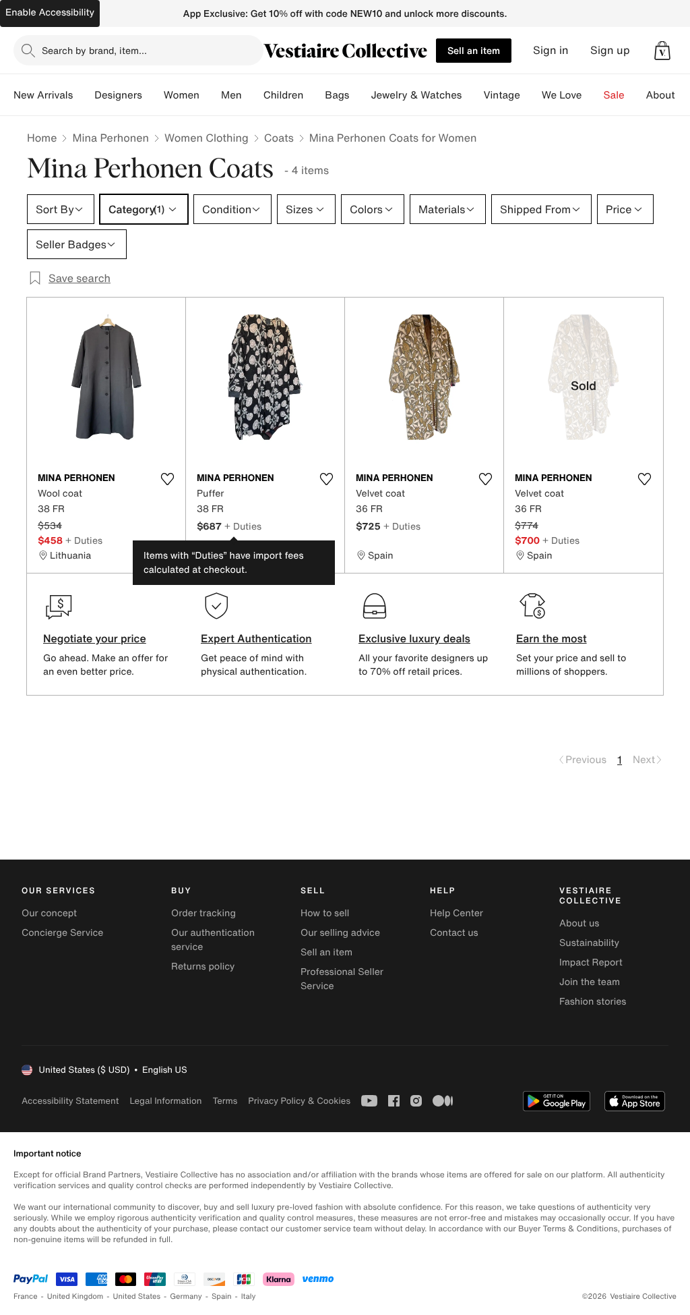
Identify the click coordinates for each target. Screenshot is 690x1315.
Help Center (456, 913)
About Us (668, 95)
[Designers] (153, 95)
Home (42, 138)
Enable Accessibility (49, 12)
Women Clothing (206, 138)
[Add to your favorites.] (167, 479)
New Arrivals (43, 95)
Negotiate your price (94, 638)
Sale (614, 95)
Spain (222, 1296)
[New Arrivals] (83, 95)
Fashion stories (592, 1002)
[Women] (210, 95)
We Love (562, 95)
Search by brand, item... (94, 50)
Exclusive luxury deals (414, 638)
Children (283, 95)
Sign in (551, 50)
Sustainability (589, 943)
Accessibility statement (70, 1100)
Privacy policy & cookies (299, 1100)
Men (231, 95)
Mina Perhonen (110, 138)
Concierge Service (62, 933)
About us (579, 923)
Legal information (165, 1100)
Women (181, 95)
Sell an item (473, 50)
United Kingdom (75, 1296)
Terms (224, 1100)
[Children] (314, 95)
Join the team (589, 982)
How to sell (325, 913)
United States (137, 1296)
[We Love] (593, 95)
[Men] (252, 95)
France (25, 1296)
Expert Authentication (256, 638)
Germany (186, 1296)
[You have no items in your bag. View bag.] (662, 50)
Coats (279, 138)
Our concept (49, 913)
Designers (118, 95)
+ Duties (83, 540)
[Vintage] (531, 95)
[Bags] (359, 95)
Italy (248, 1296)
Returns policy (202, 966)
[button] (662, 50)
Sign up (610, 50)
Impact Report (591, 962)
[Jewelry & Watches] (472, 95)
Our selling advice (340, 933)
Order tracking (203, 913)
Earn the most (551, 638)
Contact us (454, 933)
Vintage (501, 95)
